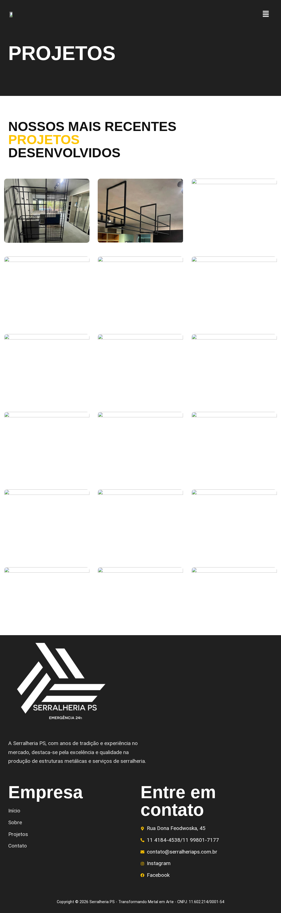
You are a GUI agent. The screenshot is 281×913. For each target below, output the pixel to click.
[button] (265, 14)
